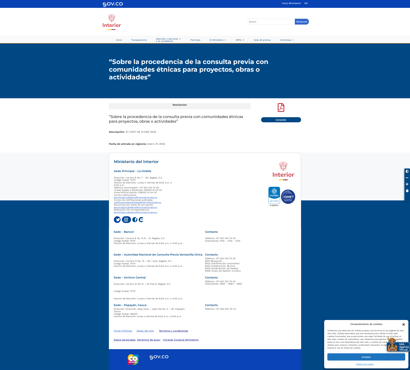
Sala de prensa (262, 40)
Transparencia (139, 40)
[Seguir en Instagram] (126, 219)
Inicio (119, 40)
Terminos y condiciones (173, 330)
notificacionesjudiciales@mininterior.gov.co (137, 202)
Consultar (281, 119)
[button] (403, 324)
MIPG (239, 40)
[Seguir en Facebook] (134, 219)
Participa (195, 40)
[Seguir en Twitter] (117, 219)
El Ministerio (216, 40)
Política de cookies (364, 364)
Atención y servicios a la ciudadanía (167, 40)
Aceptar (366, 357)
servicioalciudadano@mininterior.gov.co (135, 197)
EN (306, 3)
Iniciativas (285, 40)
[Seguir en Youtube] (141, 219)
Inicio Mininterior (291, 3)
